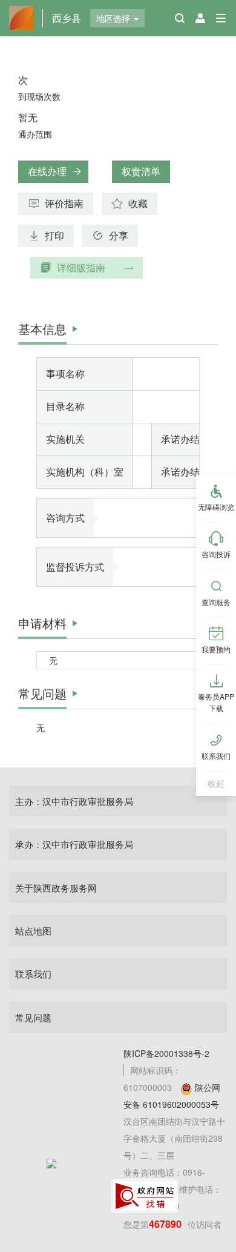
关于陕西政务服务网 (56, 887)
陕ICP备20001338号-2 (166, 1053)
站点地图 (33, 930)
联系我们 (33, 973)
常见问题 (33, 1017)
